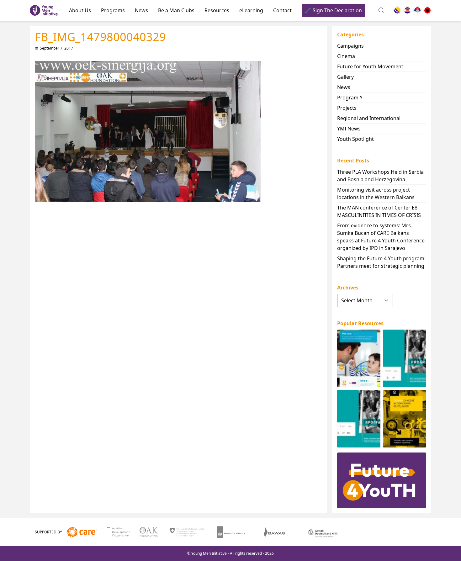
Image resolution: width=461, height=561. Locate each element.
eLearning (251, 10)
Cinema (346, 56)
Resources (216, 10)
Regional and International (368, 118)
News (141, 10)
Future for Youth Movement (370, 66)
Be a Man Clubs (176, 10)
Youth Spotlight (355, 138)
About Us (80, 10)
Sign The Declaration (337, 10)
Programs (113, 10)
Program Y (350, 97)
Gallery (345, 76)
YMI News (349, 128)
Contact (282, 10)
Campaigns (350, 45)
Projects (347, 107)
